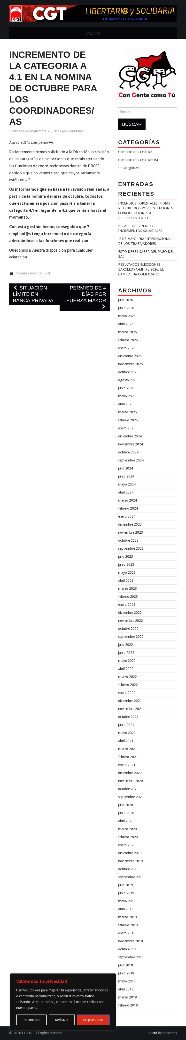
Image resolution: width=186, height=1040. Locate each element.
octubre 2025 (128, 372)
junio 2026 (126, 308)
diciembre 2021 (130, 701)
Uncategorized (129, 168)
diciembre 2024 (130, 436)
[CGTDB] (93, 13)
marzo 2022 (127, 677)
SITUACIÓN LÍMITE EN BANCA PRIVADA (33, 294)
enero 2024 (126, 516)
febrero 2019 (128, 925)
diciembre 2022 (130, 612)
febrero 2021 (128, 757)
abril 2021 (125, 741)
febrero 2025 (128, 420)
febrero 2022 (128, 685)
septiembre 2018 (131, 957)
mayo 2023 (127, 572)
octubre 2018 (128, 949)
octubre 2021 (128, 717)
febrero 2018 (128, 1005)
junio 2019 (126, 893)
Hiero (153, 1033)
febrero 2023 (128, 596)
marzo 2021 (127, 749)
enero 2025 (126, 428)
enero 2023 (126, 604)
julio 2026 (125, 300)
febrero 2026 (128, 340)
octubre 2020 (128, 789)
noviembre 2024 (130, 444)
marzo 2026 (127, 332)
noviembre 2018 (130, 941)
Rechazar (62, 1020)
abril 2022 (125, 669)
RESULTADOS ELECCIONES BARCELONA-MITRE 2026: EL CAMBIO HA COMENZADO (141, 269)
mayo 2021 (127, 733)
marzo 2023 (127, 588)
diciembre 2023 (130, 524)
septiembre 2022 (131, 637)
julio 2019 (125, 885)
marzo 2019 (127, 917)
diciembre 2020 (130, 773)
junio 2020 (126, 813)
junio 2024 (126, 476)
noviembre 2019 (130, 861)
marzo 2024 (127, 500)
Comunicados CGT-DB (33, 273)
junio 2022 (126, 653)
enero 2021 (126, 765)
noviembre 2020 (130, 781)
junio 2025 (126, 388)
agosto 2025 (128, 380)
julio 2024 (125, 468)
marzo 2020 (127, 829)
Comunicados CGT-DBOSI (138, 160)
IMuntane (75, 131)
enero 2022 (126, 693)
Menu (93, 33)
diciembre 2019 (130, 853)
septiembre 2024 (131, 460)
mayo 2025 (127, 396)
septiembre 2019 (131, 877)
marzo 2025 (127, 412)
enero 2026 (126, 348)
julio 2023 (125, 556)
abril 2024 (125, 492)
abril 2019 (125, 909)
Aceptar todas (93, 1020)
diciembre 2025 (130, 356)
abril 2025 (125, 404)
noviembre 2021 (130, 709)
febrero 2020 (128, 837)
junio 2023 (126, 564)
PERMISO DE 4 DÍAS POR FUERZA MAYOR (86, 294)
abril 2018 (125, 989)
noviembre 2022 (130, 620)
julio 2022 (125, 645)
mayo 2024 (127, 484)
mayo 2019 (127, 901)
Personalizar (32, 1020)
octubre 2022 (128, 629)
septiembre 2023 (131, 548)
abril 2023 (125, 580)
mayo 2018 (127, 981)
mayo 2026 (127, 316)
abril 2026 (125, 324)
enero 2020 (126, 845)
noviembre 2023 (130, 532)
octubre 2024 (128, 452)
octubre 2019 (128, 869)
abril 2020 (125, 821)
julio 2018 (125, 965)
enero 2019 (126, 933)
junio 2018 (126, 973)
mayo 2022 (127, 661)
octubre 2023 (128, 540)
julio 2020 (125, 805)
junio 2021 (126, 725)
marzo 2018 (127, 997)
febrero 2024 (128, 508)
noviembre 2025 (130, 364)
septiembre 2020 (131, 797)
